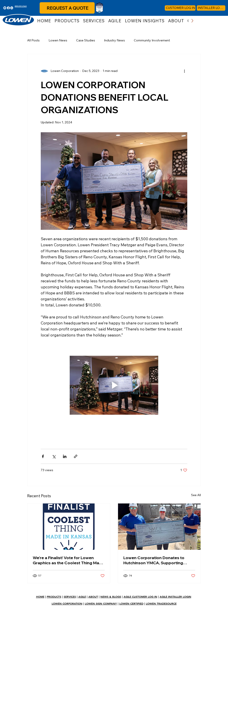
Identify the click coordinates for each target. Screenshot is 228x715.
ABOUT (93, 596)
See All (196, 495)
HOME (40, 596)
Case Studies (85, 40)
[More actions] (184, 71)
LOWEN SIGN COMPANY (101, 603)
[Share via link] (75, 456)
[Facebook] (8, 7)
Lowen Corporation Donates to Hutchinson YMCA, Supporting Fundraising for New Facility (153, 560)
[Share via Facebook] (43, 456)
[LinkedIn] (11, 7)
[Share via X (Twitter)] (54, 456)
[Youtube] (4, 7)
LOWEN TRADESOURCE (161, 603)
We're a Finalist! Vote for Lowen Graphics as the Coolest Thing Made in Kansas (68, 560)
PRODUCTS (54, 596)
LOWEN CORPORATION (67, 603)
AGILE (82, 596)
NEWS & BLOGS (110, 596)
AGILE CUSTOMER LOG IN (140, 596)
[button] (67, 21)
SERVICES (70, 596)
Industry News (114, 40)
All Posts (33, 40)
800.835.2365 (21, 6)
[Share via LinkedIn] (65, 456)
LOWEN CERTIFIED (131, 603)
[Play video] (114, 385)
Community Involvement (152, 40)
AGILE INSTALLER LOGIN (175, 596)
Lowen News (58, 40)
